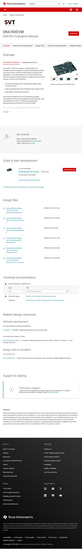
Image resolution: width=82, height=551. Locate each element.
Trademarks (63, 537)
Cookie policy (18, 537)
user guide (31, 143)
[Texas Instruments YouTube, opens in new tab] (60, 496)
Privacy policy (29, 537)
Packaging (47, 464)
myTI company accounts (11, 492)
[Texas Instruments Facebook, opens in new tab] (53, 489)
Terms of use (52, 537)
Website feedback (9, 540)
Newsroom (6, 457)
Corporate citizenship (10, 476)
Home (5, 15)
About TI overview (9, 449)
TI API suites (7, 488)
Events (5, 464)
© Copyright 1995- (11, 544)
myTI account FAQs (50, 472)
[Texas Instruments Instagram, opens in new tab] (45, 489)
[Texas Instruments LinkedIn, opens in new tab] (45, 496)
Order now (73, 33)
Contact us (47, 449)
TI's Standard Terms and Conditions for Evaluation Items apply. (23, 187)
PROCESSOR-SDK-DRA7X (11, 340)
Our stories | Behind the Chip (12, 461)
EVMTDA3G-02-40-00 (29, 171)
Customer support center (52, 461)
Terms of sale (41, 537)
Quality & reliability (50, 468)
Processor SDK (36, 141)
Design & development (17, 15)
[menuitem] (71, 10)
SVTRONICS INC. (53, 392)
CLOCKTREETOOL (9, 358)
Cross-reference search (51, 457)
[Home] (14, 3)
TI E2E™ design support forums (54, 453)
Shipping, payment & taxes (11, 496)
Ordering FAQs (8, 500)
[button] (5, 10)
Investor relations (9, 468)
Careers (5, 453)
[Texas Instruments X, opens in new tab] (60, 489)
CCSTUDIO (6, 330)
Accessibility (7, 537)
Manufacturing (8, 472)
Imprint (19, 540)
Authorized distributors (10, 504)
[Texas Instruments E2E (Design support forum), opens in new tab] (53, 496)
